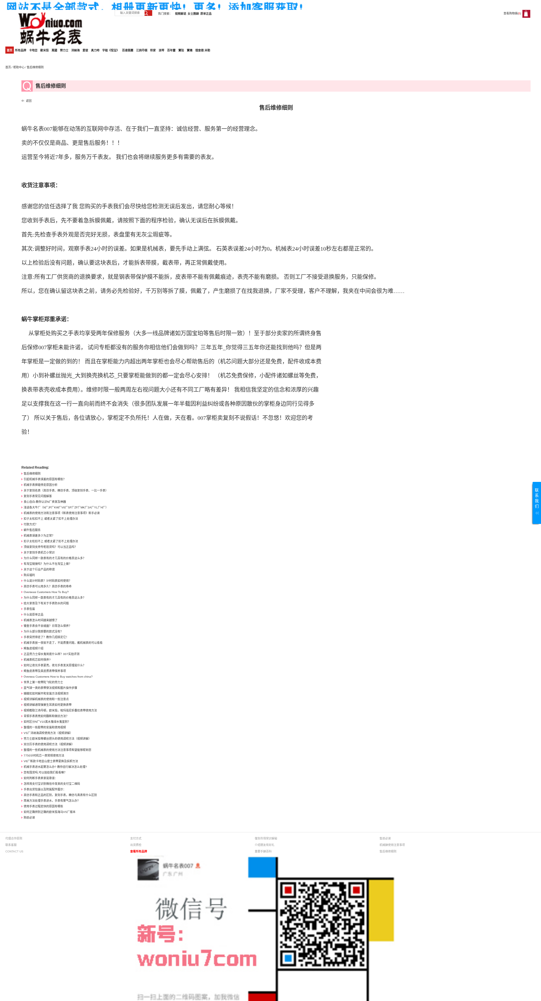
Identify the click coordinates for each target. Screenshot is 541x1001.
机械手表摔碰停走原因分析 (40, 484)
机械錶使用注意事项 (392, 844)
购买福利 (29, 575)
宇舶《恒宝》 (110, 50)
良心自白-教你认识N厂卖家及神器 (45, 501)
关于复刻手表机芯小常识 (39, 552)
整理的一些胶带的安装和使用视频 (45, 727)
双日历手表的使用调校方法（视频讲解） (49, 744)
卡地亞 (33, 50)
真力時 (95, 50)
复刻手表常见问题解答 (38, 496)
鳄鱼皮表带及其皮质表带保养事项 (45, 671)
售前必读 (385, 838)
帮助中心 (19, 67)
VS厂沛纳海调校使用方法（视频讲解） (48, 733)
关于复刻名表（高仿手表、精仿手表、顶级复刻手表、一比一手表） (66, 490)
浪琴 (161, 50)
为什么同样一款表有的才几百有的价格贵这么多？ (55, 558)
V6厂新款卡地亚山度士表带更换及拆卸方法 (51, 761)
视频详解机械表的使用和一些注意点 (46, 699)
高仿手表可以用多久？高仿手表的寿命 (48, 586)
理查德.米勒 (202, 50)
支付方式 (135, 838)
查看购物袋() (512, 13)
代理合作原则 (13, 838)
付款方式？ (31, 524)
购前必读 (29, 817)
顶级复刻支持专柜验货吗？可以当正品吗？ (50, 546)
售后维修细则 (32, 473)
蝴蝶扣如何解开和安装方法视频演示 (46, 693)
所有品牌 (20, 50)
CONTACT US (14, 851)
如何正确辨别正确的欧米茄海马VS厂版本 (50, 811)
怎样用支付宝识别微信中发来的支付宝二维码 (52, 783)
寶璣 (189, 50)
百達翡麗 (127, 50)
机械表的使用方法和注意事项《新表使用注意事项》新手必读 (62, 513)
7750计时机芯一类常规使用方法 (44, 755)
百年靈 (171, 50)
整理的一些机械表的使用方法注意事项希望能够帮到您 (57, 749)
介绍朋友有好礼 (264, 844)
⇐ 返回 (26, 100)
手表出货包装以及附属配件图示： (45, 789)
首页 (9, 50)
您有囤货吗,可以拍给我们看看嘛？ (45, 772)
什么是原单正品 (33, 614)
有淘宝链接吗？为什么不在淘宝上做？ (48, 563)
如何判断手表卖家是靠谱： (40, 778)
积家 (153, 50)
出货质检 (135, 844)
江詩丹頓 (141, 50)
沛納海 (75, 50)
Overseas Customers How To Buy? (46, 592)
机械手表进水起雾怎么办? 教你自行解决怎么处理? (55, 766)
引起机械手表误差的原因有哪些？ (45, 479)
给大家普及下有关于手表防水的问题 (46, 603)
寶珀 (181, 50)
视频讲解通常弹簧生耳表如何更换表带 (48, 704)
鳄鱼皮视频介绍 (33, 648)
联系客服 (11, 844)
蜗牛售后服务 (32, 530)
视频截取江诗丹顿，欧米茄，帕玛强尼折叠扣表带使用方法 (60, 710)
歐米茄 (44, 50)
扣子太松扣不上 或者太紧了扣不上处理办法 (51, 518)
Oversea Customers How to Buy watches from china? (58, 676)
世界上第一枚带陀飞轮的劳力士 (43, 682)
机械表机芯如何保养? (37, 659)
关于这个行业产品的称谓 (39, 569)
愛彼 (85, 50)
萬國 (54, 50)
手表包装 (29, 608)
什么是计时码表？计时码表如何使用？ (48, 580)
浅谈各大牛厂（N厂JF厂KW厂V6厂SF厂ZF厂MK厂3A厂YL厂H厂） (66, 507)
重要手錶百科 (263, 851)
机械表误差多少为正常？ (39, 535)
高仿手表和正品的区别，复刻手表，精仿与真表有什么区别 (60, 795)
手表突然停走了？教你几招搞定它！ (46, 637)
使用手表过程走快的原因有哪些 (43, 806)
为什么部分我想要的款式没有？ (43, 631)
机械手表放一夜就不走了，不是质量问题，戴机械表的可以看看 (63, 642)
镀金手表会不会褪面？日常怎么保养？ (48, 625)
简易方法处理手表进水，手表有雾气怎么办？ (52, 800)
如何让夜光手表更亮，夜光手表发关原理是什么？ (55, 665)
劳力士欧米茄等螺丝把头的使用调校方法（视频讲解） (57, 738)
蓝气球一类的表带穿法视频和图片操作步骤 (50, 687)
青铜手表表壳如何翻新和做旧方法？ (46, 716)
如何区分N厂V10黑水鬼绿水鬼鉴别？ (47, 721)
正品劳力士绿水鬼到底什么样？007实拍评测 (51, 654)
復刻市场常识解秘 (266, 838)
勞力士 (64, 50)
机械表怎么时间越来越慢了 (40, 620)
